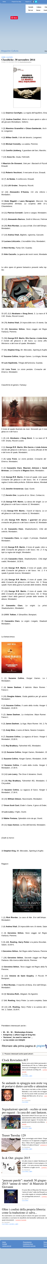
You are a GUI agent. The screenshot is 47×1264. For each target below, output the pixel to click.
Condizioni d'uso (28, 1244)
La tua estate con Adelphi (14, 1040)
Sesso (38, 10)
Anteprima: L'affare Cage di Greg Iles (19, 1035)
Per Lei (30, 10)
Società (30, 7)
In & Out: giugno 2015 (16, 1158)
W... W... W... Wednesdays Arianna (18, 1032)
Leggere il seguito (21, 1220)
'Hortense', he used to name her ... (18, 1037)
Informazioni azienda (29, 1246)
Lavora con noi (6, 1246)
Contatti (4, 1244)
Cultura (39, 7)
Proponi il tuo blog (16, 1)
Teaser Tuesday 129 (14, 1135)
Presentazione (27, 1242)
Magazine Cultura (9, 51)
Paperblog (12, 8)
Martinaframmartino (25, 62)
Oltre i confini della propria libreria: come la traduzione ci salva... (24, 1210)
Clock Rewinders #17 (15, 1060)
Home (4, 1)
